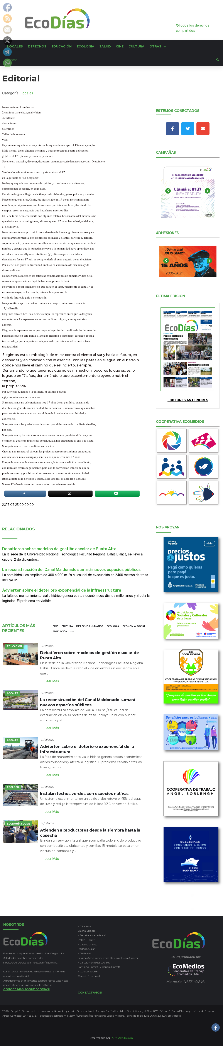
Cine (55, 626)
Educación (59, 631)
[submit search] (217, 60)
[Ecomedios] (185, 970)
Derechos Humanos (89, 626)
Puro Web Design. (122, 1037)
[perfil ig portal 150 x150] (172, 440)
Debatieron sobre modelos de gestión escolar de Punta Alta (59, 549)
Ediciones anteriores (187, 400)
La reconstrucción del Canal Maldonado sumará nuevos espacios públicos (71, 569)
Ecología (112, 626)
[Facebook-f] (172, 128)
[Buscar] (108, 60)
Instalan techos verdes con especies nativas (84, 793)
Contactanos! (90, 992)
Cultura (67, 626)
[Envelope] (202, 128)
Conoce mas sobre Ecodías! (26, 989)
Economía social (133, 626)
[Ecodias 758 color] (187, 349)
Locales (26, 93)
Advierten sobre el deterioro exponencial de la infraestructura (61, 590)
